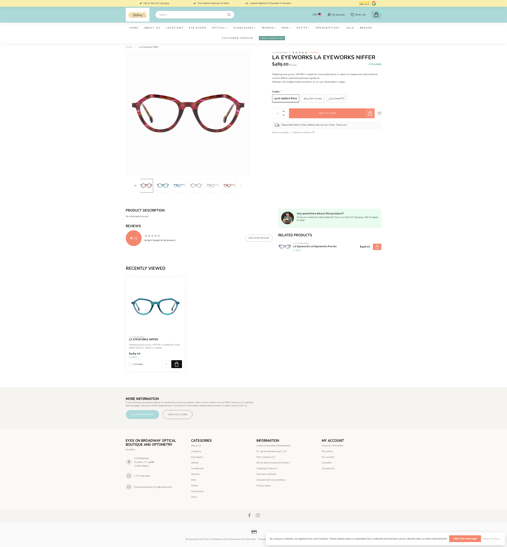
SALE (350, 28)
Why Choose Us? (265, 457)
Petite (302, 28)
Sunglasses (243, 28)
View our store (177, 414)
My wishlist (328, 457)
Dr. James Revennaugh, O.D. (271, 451)
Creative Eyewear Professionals (273, 445)
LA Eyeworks (280, 53)
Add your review (258, 238)
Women (268, 28)
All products (328, 468)
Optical (218, 28)
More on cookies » (492, 538)
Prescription (327, 28)
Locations (174, 28)
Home (134, 28)
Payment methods (266, 474)
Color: (277, 91)
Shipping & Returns (266, 468)
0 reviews (313, 52)
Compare (138, 364)
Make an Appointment (271, 38)
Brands (366, 28)
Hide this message (465, 538)
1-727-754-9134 (142, 475)
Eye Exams (198, 28)
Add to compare (280, 132)
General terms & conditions (271, 479)
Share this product (302, 132)
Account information (332, 445)
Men (285, 28)
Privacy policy (263, 485)
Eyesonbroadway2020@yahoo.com (153, 487)
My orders (327, 451)
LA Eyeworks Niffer (148, 47)
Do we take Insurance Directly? (273, 462)
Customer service (237, 38)
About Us (152, 28)
